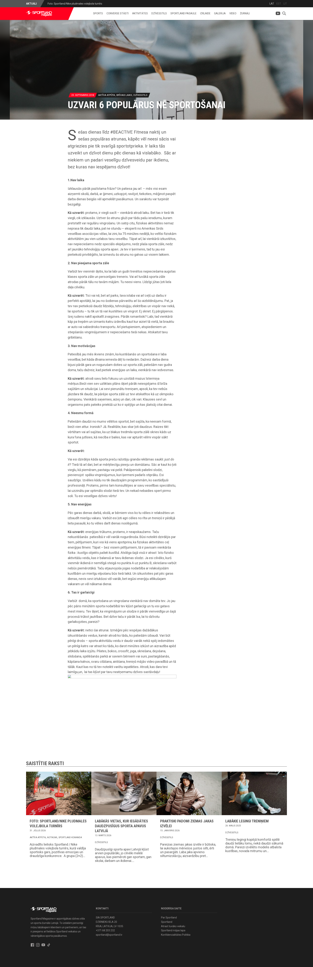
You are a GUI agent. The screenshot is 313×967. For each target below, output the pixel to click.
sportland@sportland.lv (109, 934)
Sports (98, 13)
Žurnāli (245, 13)
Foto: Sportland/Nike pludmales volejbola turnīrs (75, 3)
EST (278, 3)
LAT (272, 3)
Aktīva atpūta (106, 95)
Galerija (220, 13)
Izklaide (205, 13)
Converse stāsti (118, 13)
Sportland (166, 921)
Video (232, 13)
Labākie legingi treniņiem (247, 821)
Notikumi (52, 837)
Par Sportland (169, 917)
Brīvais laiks (124, 95)
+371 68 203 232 (105, 930)
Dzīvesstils (159, 13)
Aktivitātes (140, 13)
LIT (285, 3)
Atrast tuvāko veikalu (173, 926)
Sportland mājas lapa (173, 930)
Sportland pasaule (183, 13)
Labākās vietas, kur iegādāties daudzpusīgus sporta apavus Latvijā (121, 826)
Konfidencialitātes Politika (175, 934)
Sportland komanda (70, 837)
